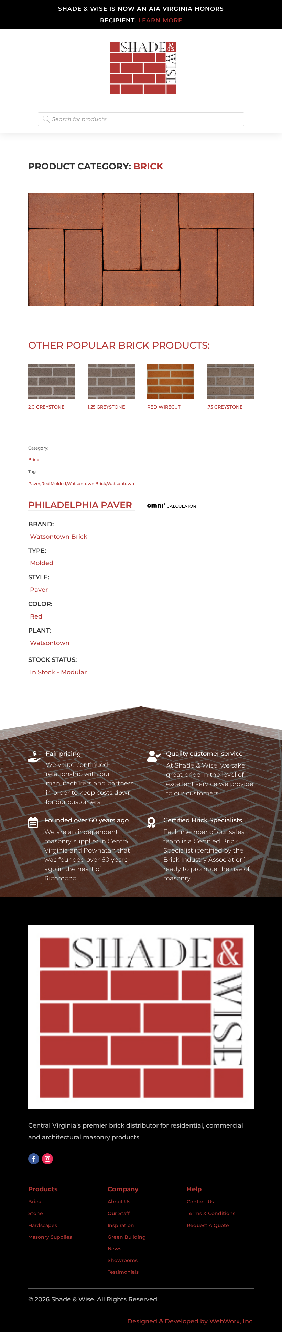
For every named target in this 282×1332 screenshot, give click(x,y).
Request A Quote (208, 1225)
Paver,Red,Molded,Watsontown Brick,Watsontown (81, 483)
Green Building (127, 1237)
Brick (148, 166)
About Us (119, 1201)
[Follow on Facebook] (33, 1158)
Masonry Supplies (50, 1237)
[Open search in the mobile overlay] (141, 119)
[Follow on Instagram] (47, 1158)
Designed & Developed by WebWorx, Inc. (190, 1321)
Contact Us (200, 1201)
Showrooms (123, 1260)
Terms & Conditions (211, 1213)
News (114, 1249)
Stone (35, 1213)
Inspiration (121, 1225)
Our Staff (119, 1213)
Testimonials (123, 1272)
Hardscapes (42, 1225)
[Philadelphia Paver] (141, 304)
